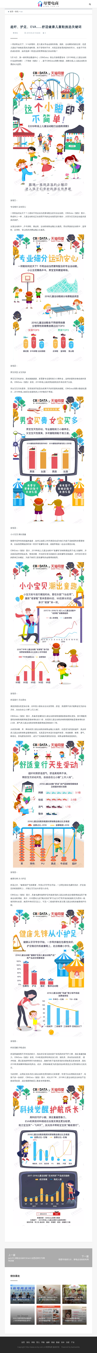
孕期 (33, 1342)
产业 (72, 1342)
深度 (67, 1342)
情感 (53, 1342)
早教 (43, 1342)
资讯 (16, 11)
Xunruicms (75, 1347)
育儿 (38, 1342)
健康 (48, 1342)
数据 (58, 1342)
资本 (62, 1342)
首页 (11, 11)
